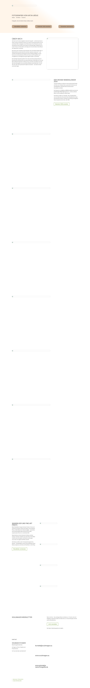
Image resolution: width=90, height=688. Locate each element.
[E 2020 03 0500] (48, 544)
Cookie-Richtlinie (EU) (17, 680)
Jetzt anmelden (52, 624)
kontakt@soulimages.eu (43, 646)
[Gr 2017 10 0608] (48, 565)
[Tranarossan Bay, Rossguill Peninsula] (48, 586)
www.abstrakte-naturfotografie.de (41, 666)
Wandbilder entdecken (20, 26)
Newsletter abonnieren (67, 26)
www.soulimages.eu (42, 655)
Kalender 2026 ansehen (44, 26)
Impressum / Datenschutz (18, 679)
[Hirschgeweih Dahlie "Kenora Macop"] (48, 523)
